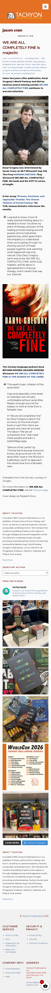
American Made (13, 973)
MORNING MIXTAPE (24, 174)
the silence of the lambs (30, 70)
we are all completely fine (23, 73)
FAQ (8, 939)
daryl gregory (39, 61)
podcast (35, 67)
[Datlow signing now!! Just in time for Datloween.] (25, 623)
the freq (15, 70)
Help (8, 976)
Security (33, 939)
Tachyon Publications (32, 916)
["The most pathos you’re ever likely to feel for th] (25, 671)
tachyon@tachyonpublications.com (37, 983)
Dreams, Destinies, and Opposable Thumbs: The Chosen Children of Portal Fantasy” (23, 199)
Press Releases (13, 968)
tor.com (6, 73)
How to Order (12, 935)
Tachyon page (40, 490)
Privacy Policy (35, 935)
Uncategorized (32, 58)
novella (27, 67)
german (20, 64)
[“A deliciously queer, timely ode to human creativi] (25, 815)
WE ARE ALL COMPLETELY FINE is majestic (21, 47)
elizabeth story (9, 64)
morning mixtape (15, 67)
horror (28, 64)
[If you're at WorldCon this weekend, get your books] (25, 767)
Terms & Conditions (38, 943)
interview (36, 64)
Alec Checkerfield (12, 58)
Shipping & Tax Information (12, 944)
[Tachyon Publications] (24, 20)
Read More (8, 560)
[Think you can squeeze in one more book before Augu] (25, 719)
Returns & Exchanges (11, 950)
